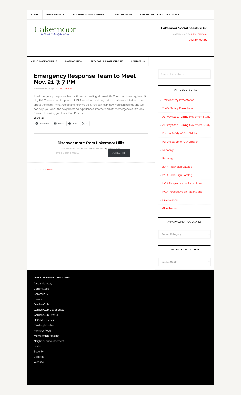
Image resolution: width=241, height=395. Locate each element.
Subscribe (119, 152)
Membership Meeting (46, 335)
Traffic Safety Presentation (178, 100)
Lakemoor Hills (55, 33)
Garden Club (41, 304)
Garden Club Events (46, 314)
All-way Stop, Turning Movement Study (186, 116)
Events (38, 299)
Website (39, 362)
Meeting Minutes (44, 325)
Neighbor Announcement (49, 341)
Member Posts (42, 330)
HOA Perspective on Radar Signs (182, 183)
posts (50, 169)
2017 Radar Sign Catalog (177, 166)
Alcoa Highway (43, 283)
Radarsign (168, 150)
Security (39, 351)
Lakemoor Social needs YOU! (184, 28)
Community (41, 294)
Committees (41, 288)
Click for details (198, 39)
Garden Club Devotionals (49, 309)
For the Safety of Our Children (180, 133)
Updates (39, 356)
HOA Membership (44, 320)
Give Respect (170, 200)
